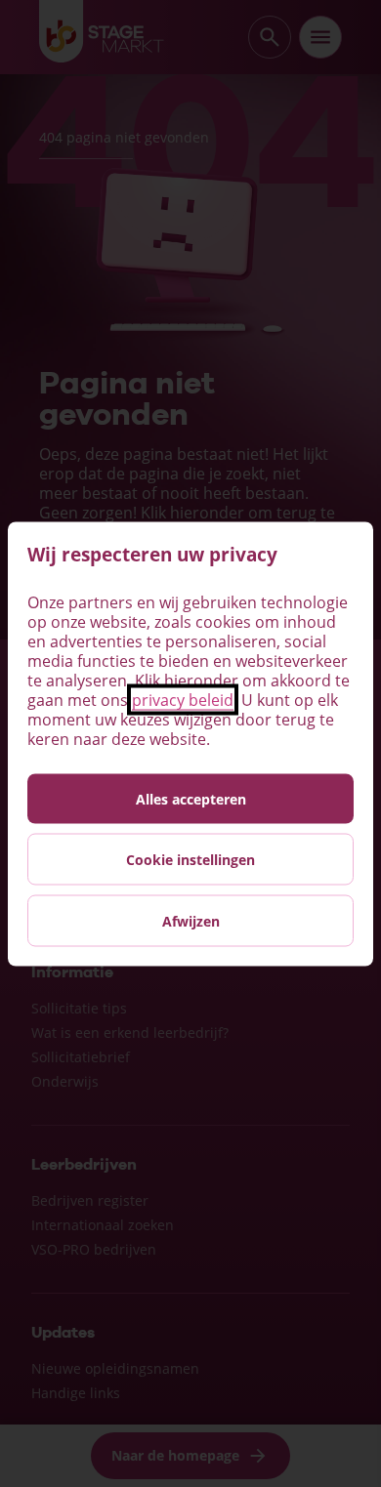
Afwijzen (191, 920)
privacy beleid (182, 699)
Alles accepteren (191, 798)
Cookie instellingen (190, 858)
